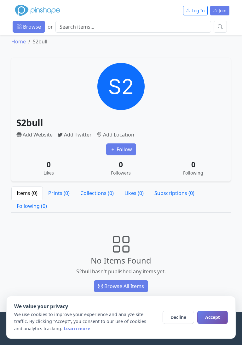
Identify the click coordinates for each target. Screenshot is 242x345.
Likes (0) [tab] (134, 193)
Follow (123, 149)
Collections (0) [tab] (97, 193)
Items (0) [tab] (27, 193)
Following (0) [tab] (32, 206)
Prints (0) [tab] (59, 193)
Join (222, 11)
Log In (197, 11)
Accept (212, 317)
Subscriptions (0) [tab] (174, 193)
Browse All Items (123, 286)
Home (18, 41)
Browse (31, 26)
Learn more (77, 328)
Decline (178, 317)
